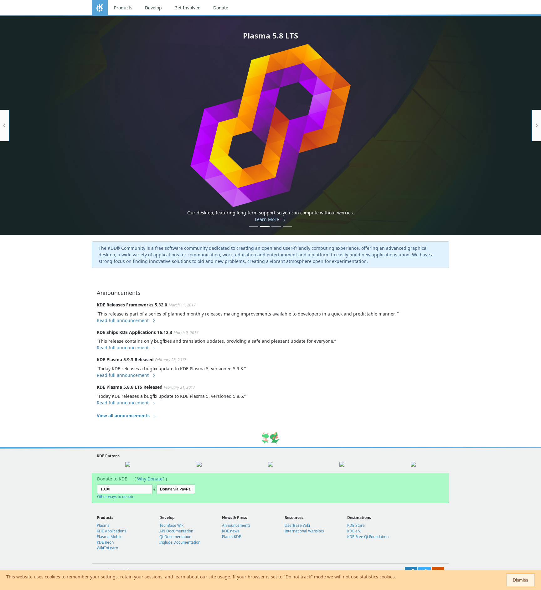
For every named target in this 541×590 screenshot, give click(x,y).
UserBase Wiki (297, 525)
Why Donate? (150, 479)
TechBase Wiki (171, 525)
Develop (153, 8)
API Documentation (176, 531)
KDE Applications (111, 531)
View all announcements (123, 415)
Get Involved (187, 8)
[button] (4, 125)
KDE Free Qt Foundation (368, 536)
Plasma (103, 525)
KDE (100, 8)
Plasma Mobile (109, 536)
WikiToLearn (107, 548)
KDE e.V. (354, 531)
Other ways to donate (115, 496)
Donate (220, 8)
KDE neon (105, 542)
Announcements (236, 525)
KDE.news (230, 531)
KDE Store (356, 525)
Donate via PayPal (176, 489)
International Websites (304, 531)
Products (123, 8)
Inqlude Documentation (179, 542)
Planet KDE (231, 536)
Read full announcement (123, 320)
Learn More (267, 219)
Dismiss (520, 579)
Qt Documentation (175, 536)
